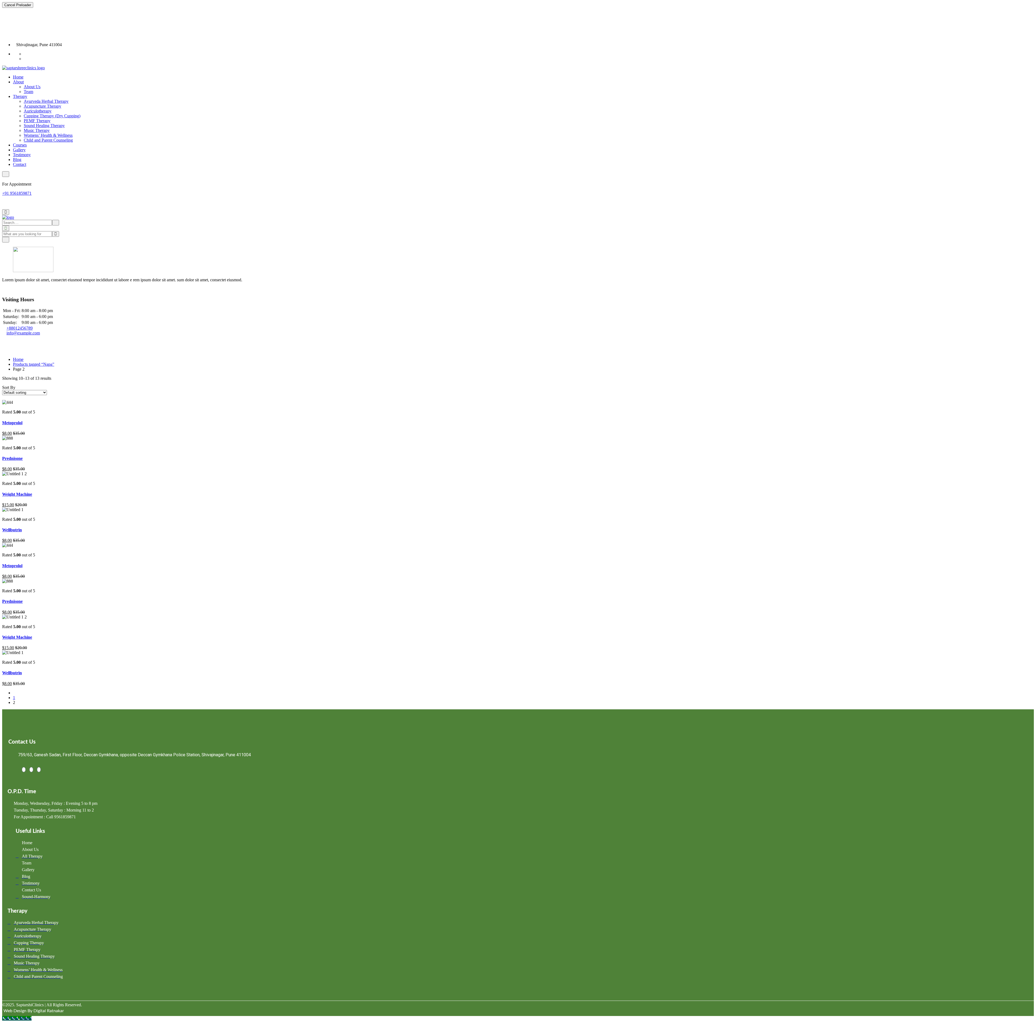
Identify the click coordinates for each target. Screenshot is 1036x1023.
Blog (17, 159)
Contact (19, 164)
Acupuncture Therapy (42, 106)
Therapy (20, 96)
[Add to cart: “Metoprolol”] (3, 407)
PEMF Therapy (37, 120)
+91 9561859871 (17, 193)
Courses (20, 145)
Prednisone (12, 458)
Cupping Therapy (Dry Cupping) (52, 116)
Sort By (8, 387)
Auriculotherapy (38, 111)
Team (28, 91)
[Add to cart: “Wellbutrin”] (3, 514)
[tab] (3, 397)
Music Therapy (37, 130)
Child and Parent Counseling (48, 140)
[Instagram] (39, 769)
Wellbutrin (12, 530)
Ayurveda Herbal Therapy (46, 101)
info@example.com (23, 333)
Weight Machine (17, 494)
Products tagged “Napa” (33, 364)
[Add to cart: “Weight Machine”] (3, 478)
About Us (32, 86)
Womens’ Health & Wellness (48, 135)
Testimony (22, 154)
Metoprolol (12, 422)
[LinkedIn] (31, 769)
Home (18, 77)
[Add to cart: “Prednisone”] (3, 443)
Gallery (19, 150)
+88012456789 (19, 328)
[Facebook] (24, 769)
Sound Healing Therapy (44, 125)
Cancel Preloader (17, 5)
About (18, 82)
